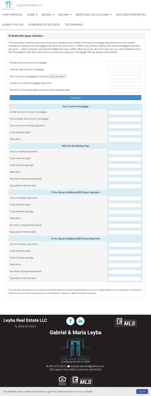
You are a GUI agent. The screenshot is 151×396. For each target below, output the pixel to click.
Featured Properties (131, 14)
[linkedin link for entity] (80, 320)
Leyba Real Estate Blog (44, 24)
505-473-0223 (57, 366)
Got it (142, 391)
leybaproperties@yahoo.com (87, 366)
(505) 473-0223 (27, 326)
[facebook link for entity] (70, 320)
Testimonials (74, 24)
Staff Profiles (12, 14)
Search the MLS (13, 24)
